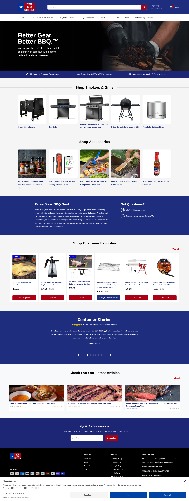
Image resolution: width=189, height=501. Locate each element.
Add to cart (52, 298)
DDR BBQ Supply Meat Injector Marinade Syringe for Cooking (79, 282)
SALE (24, 18)
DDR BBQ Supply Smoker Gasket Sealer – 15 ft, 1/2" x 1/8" (164, 283)
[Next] (179, 278)
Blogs (161, 18)
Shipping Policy (116, 459)
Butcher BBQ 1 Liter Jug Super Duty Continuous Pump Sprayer (52, 283)
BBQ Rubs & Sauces (67, 18)
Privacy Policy (115, 466)
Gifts (127, 18)
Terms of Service (116, 476)
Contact (87, 466)
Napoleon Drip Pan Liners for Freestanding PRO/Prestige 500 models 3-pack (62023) (108, 284)
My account (155, 8)
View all (175, 249)
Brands (103, 18)
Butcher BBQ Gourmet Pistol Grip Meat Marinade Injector (136, 283)
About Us (87, 459)
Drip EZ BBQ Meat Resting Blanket (21, 283)
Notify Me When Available (108, 298)
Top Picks (115, 18)
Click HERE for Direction (151, 476)
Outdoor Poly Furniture (144, 18)
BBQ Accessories (87, 18)
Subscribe (111, 438)
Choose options (24, 298)
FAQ (85, 469)
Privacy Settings (116, 469)
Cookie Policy (115, 473)
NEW (32, 18)
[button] (78, 355)
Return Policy (115, 462)
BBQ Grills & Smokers (45, 18)
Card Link (21, 97)
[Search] (144, 7)
